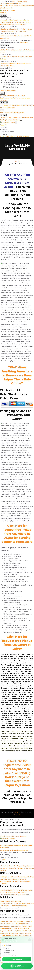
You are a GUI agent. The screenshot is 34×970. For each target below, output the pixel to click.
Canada (22, 50)
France (11, 63)
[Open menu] (21, 120)
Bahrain (28, 57)
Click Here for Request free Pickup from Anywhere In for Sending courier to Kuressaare (17, 533)
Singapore (4, 57)
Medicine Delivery (6, 24)
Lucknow (3, 3)
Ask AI (2, 120)
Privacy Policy (22, 906)
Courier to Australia (13, 892)
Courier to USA (5, 890)
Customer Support (17, 117)
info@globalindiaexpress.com (24, 6)
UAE (2, 52)
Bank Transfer (5, 112)
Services (3, 15)
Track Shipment (6, 8)
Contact (3, 115)
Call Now (19, 136)
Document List (8, 98)
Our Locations (28, 117)
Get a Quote (24, 42)
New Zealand (25, 63)
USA (2, 50)
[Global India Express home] (7, 10)
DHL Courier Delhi (20, 36)
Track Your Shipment (8, 136)
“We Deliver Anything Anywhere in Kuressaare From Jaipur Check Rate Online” (17, 375)
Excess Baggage (19, 24)
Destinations (5, 45)
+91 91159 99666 (6, 6)
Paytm (12, 112)
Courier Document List (19, 877)
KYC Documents (5, 96)
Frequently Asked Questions (20, 105)
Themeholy (17, 815)
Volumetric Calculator (11, 881)
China (3, 59)
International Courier (7, 20)
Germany (4, 63)
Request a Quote (5, 117)
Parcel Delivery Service (8, 22)
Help (2, 93)
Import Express (20, 31)
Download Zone (5, 105)
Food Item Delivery (23, 22)
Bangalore (10, 3)
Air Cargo (24, 866)
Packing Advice (18, 98)
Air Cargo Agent (26, 29)
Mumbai (19, 1)
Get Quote (16, 120)
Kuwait (20, 57)
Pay (2, 110)
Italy (17, 63)
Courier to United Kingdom (19, 890)
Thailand (13, 57)
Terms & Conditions (8, 107)
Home (16, 161)
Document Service (22, 20)
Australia (30, 50)
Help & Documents (7, 132)
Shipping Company (7, 31)
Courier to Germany (9, 895)
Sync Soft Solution (5, 962)
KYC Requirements (6, 877)
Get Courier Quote (19, 836)
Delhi (13, 1)
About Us (3, 12)
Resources (4, 103)
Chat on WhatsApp (16, 959)
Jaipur (25, 1)
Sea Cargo (4, 29)
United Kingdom (12, 50)
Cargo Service (14, 29)
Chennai (18, 3)
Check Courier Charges (8, 91)
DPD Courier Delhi (6, 36)
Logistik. (15, 812)
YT (4, 859)
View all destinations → (7, 66)
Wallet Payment (19, 112)
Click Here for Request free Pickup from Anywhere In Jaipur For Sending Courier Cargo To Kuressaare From (17, 773)
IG (2, 859)
